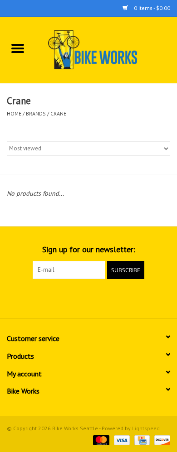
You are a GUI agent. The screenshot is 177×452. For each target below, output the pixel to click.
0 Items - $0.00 (151, 8)
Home (14, 113)
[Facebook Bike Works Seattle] (72, 297)
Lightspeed (146, 428)
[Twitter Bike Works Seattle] (88, 297)
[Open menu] (17, 48)
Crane (58, 113)
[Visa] (121, 439)
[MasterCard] (100, 439)
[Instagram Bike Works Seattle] (105, 297)
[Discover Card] (160, 439)
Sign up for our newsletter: (88, 249)
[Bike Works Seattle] (106, 49)
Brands (36, 113)
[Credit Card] (141, 439)
